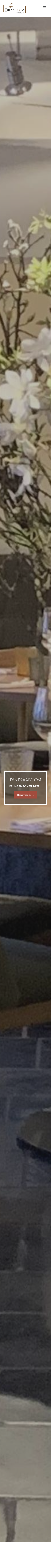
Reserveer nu (24, 794)
